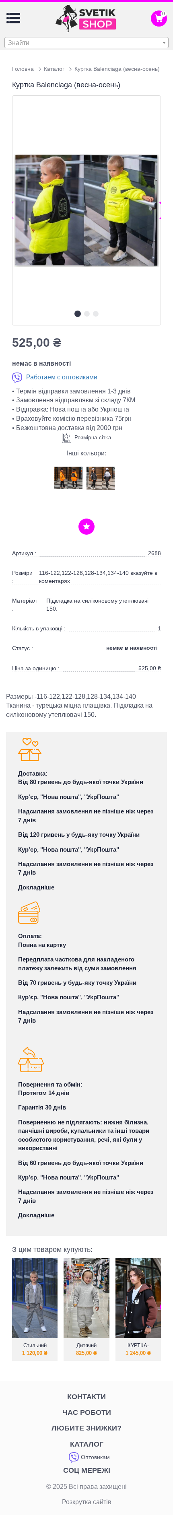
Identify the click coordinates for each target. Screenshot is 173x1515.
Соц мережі (86, 1470)
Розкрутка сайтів (86, 1502)
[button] (77, 314)
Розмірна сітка (92, 437)
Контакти (86, 1397)
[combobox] (86, 42)
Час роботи (86, 1412)
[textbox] (86, 43)
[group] (86, 210)
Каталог (86, 1444)
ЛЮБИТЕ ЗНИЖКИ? (86, 1428)
